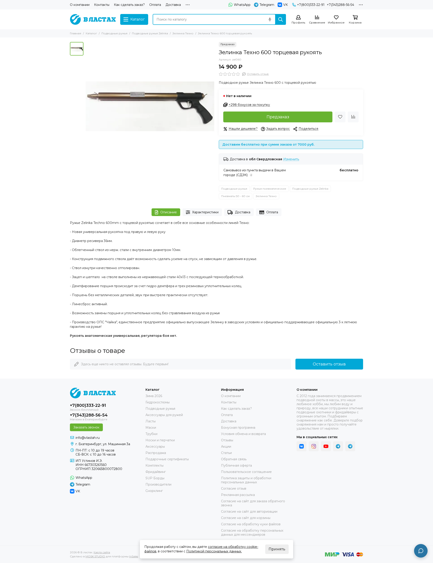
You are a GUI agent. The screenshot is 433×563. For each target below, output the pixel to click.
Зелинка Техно (183, 33)
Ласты (150, 421)
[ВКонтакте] (301, 446)
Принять (277, 549)
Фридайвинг (155, 472)
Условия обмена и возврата (243, 434)
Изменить (291, 159)
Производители (158, 484)
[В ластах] (93, 19)
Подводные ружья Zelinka (150, 33)
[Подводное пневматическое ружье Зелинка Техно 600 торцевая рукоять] (150, 106)
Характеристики (205, 212)
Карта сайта (102, 552)
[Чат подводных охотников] (350, 446)
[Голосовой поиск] (270, 19)
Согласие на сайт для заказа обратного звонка (253, 503)
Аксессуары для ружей (164, 415)
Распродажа (155, 453)
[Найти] (280, 19)
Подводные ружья (114, 33)
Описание (168, 212)
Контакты (101, 5)
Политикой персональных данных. (214, 551)
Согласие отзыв (233, 488)
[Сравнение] (353, 117)
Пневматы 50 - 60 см (235, 196)
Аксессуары (155, 446)
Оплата (155, 5)
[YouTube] (326, 446)
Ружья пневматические (269, 188)
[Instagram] (314, 446)
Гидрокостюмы (157, 402)
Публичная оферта (236, 465)
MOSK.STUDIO (95, 556)
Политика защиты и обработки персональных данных (246, 480)
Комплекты (154, 465)
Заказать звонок (86, 427)
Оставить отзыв (329, 364)
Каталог (91, 33)
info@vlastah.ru (88, 438)
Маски (150, 428)
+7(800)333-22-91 (311, 5)
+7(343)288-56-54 (340, 5)
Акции (226, 446)
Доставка (173, 5)
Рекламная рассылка (238, 495)
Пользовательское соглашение (246, 472)
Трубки (151, 434)
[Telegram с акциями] (338, 446)
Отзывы (227, 440)
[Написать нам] (421, 551)
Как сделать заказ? (129, 5)
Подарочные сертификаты (167, 459)
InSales (133, 556)
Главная (75, 33)
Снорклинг (154, 491)
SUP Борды (154, 478)
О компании (80, 5)
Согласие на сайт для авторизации (249, 511)
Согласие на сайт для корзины (245, 518)
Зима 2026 (153, 396)
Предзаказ (278, 116)
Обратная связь (233, 459)
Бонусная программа (238, 428)
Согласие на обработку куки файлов (251, 524)
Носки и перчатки (160, 440)
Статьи (226, 453)
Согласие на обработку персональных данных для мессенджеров (252, 532)
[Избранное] (340, 117)
